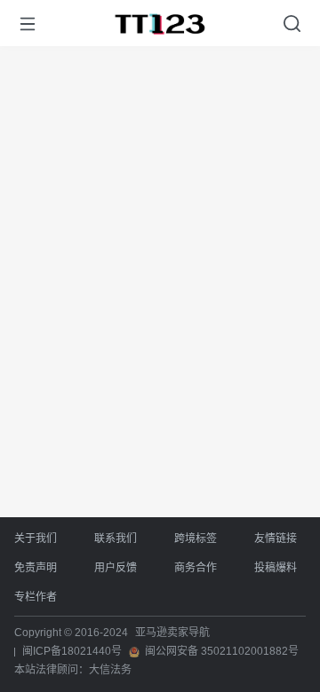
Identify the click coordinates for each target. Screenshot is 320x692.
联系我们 (115, 538)
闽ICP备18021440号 (72, 651)
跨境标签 (195, 538)
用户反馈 (115, 568)
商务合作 (195, 568)
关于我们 (35, 538)
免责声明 (35, 568)
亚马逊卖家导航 (172, 632)
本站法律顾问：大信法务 (73, 670)
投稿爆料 (275, 568)
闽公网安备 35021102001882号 (222, 651)
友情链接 (275, 538)
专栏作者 (35, 597)
